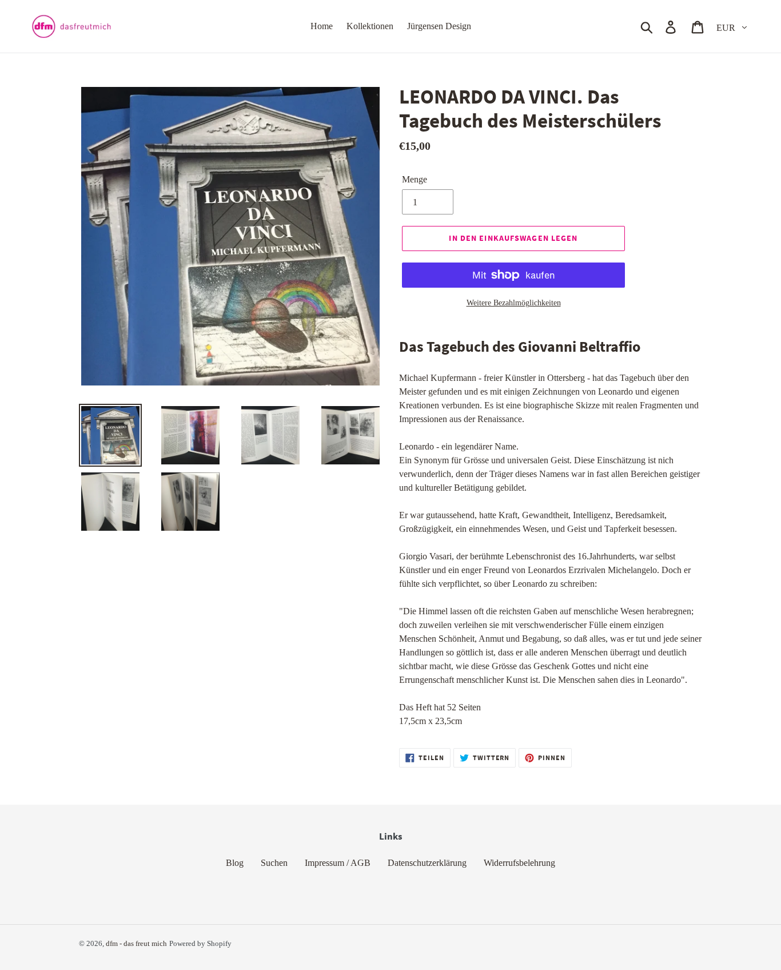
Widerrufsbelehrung (519, 863)
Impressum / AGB (337, 863)
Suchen (274, 863)
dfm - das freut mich (136, 943)
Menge (414, 179)
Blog (235, 863)
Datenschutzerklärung (427, 863)
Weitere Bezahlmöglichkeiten (514, 303)
